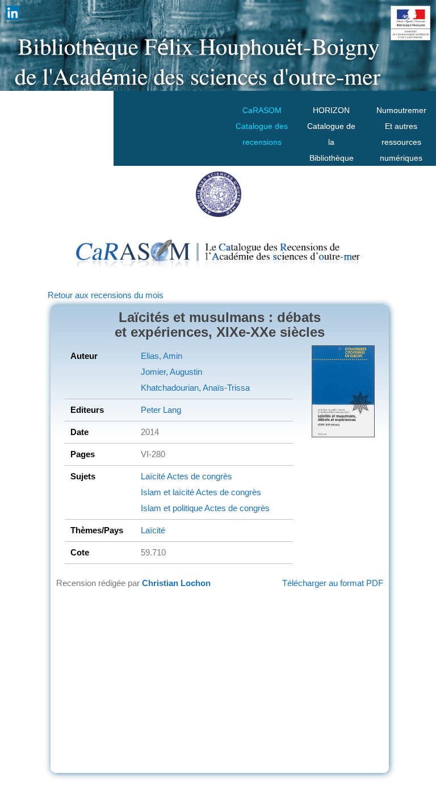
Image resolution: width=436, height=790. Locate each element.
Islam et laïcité (167, 492)
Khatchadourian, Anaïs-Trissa (195, 387)
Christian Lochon (176, 583)
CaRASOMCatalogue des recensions (262, 126)
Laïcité (153, 476)
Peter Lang (161, 410)
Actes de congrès (198, 476)
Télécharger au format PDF (332, 583)
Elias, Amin (161, 356)
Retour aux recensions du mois (106, 295)
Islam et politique (172, 508)
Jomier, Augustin (171, 372)
